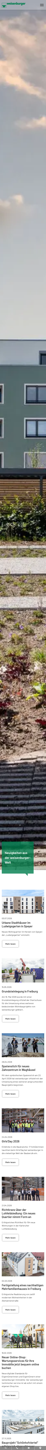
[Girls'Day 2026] (23, 1120)
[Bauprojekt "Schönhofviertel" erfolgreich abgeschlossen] (23, 1421)
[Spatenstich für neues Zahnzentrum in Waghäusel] (23, 1045)
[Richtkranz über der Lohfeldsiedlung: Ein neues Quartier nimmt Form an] (23, 1188)
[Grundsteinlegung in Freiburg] (23, 970)
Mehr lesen (10, 944)
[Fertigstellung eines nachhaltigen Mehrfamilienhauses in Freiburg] (23, 1264)
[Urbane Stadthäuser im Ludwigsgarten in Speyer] (23, 901)
